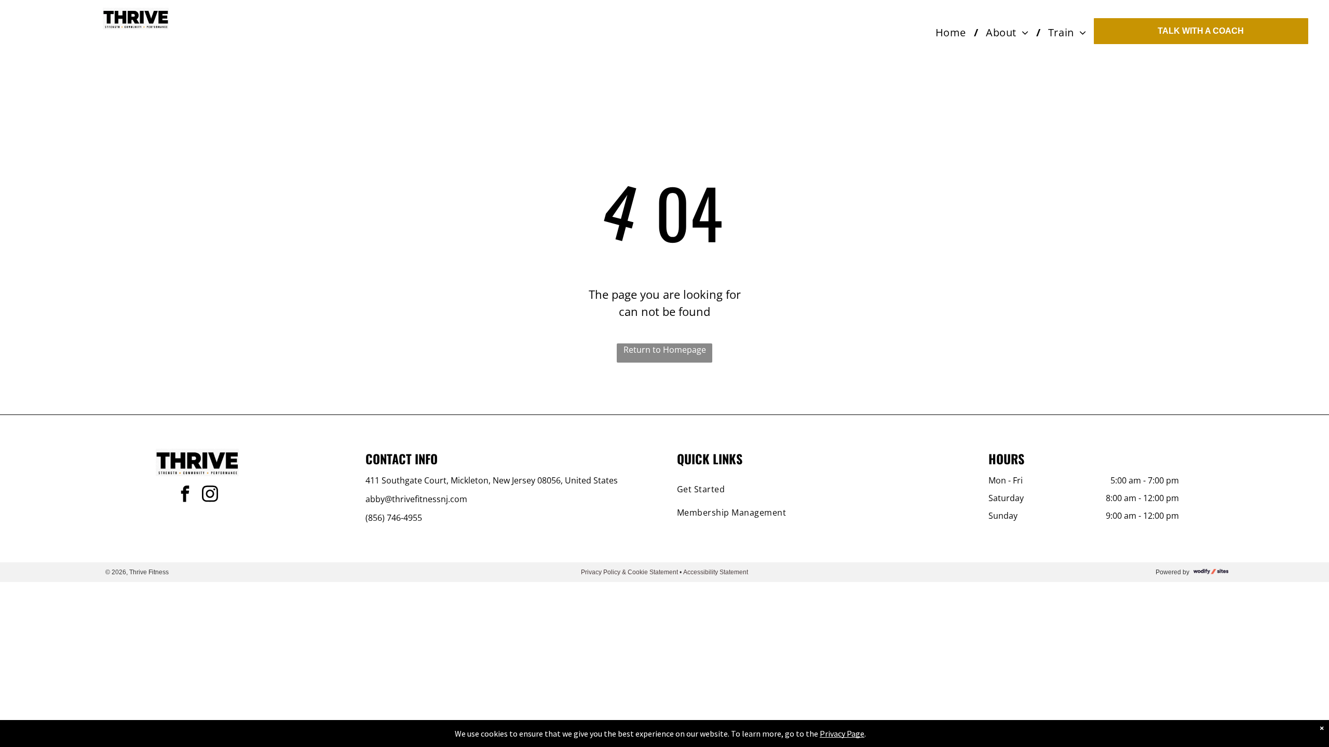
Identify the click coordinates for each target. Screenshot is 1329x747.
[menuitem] (953, 32)
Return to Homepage (664, 349)
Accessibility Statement (715, 572)
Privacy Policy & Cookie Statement (629, 572)
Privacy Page (842, 733)
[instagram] (209, 495)
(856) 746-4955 (393, 517)
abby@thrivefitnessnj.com (416, 499)
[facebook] (184, 495)
